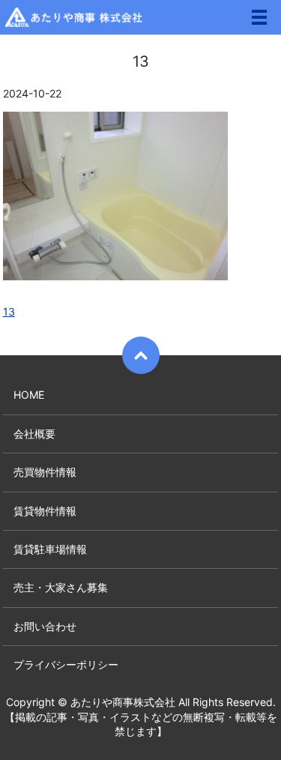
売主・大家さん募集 (60, 587)
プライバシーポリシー (65, 664)
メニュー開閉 (259, 17)
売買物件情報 (44, 471)
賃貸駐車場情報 (50, 549)
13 (9, 311)
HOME (28, 394)
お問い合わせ (44, 626)
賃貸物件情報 (44, 510)
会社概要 (34, 433)
